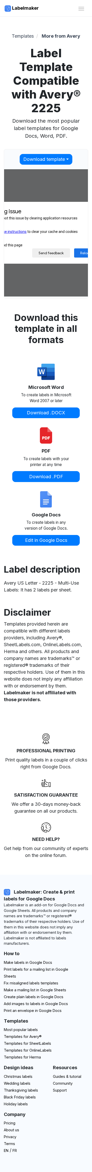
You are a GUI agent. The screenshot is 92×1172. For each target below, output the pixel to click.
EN (6, 1150)
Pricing (9, 1123)
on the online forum (45, 855)
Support (60, 1090)
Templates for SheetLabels (27, 1043)
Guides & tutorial (67, 1076)
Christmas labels (18, 1076)
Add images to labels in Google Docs (36, 1003)
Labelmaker (25, 8)
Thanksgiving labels (21, 1090)
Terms (9, 1143)
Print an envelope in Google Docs (33, 1010)
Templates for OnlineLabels (28, 1050)
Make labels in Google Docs (28, 962)
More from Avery (61, 36)
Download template (44, 159)
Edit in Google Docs (46, 540)
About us (11, 1130)
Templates (23, 36)
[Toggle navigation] (81, 8)
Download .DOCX (46, 412)
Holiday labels (16, 1104)
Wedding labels (17, 1083)
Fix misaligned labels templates (31, 983)
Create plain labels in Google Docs (33, 997)
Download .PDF (46, 476)
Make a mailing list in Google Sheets (35, 990)
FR (15, 1150)
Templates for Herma (22, 1057)
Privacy (10, 1137)
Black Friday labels (20, 1097)
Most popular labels (21, 1029)
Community (63, 1083)
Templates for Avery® (23, 1036)
